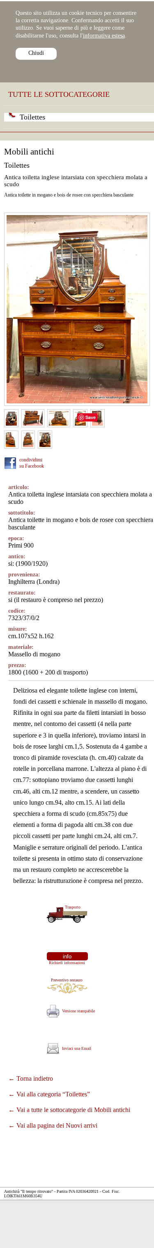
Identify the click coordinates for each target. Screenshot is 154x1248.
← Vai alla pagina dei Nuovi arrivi (52, 1125)
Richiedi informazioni (65, 962)
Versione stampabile (77, 1011)
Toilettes (32, 117)
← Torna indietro (30, 1078)
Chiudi (36, 53)
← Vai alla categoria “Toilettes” (49, 1094)
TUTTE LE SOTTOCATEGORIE (59, 94)
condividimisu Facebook (31, 463)
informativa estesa (104, 36)
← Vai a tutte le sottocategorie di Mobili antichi (69, 1109)
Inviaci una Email (75, 1048)
